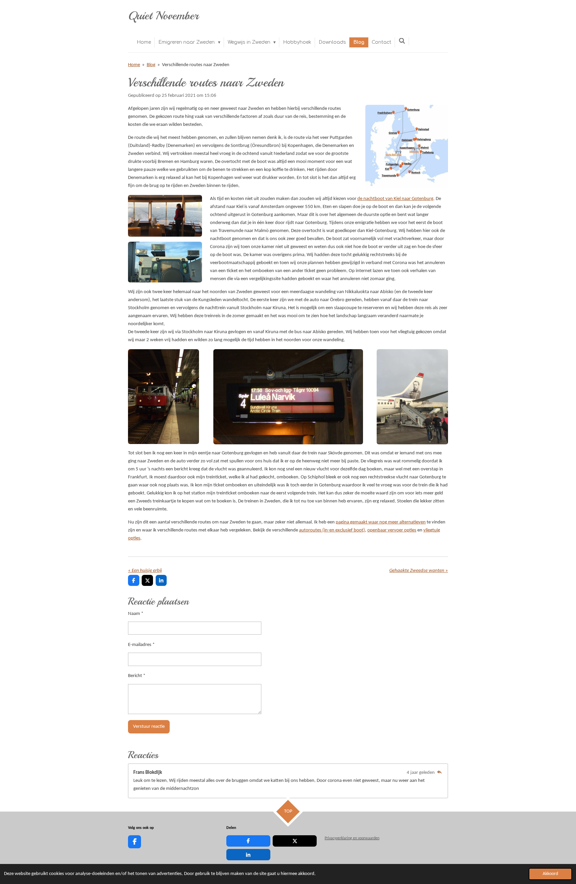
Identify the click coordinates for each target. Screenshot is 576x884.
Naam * (135, 613)
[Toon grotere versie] (406, 146)
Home (134, 64)
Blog (151, 64)
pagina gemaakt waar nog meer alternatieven (381, 522)
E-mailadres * (141, 644)
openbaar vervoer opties (391, 530)
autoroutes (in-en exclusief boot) (332, 530)
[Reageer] (439, 772)
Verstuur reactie (149, 726)
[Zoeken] (402, 41)
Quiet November (163, 15)
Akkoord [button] (550, 874)
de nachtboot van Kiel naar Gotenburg (395, 198)
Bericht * (136, 675)
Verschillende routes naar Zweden (195, 64)
